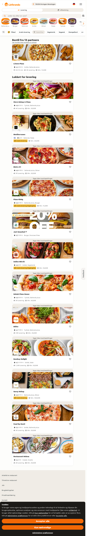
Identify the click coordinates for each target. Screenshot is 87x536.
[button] (11, 4)
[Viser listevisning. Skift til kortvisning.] (83, 16)
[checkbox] (5, 22)
